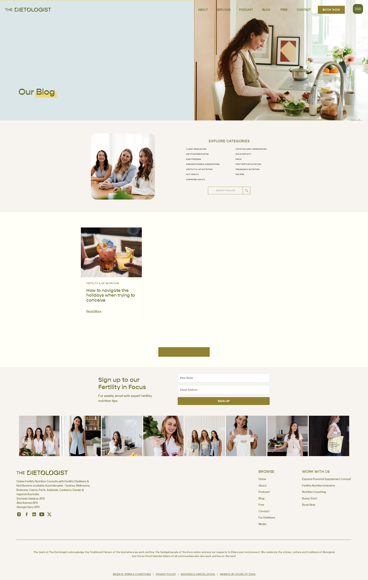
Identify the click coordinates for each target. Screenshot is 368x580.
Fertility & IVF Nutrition (102, 283)
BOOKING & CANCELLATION (198, 574)
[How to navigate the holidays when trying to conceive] (111, 252)
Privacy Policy (166, 574)
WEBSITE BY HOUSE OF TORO (237, 574)
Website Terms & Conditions (132, 574)
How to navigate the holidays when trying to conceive (110, 295)
